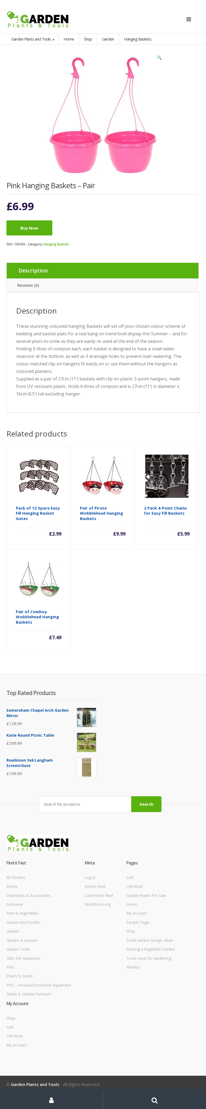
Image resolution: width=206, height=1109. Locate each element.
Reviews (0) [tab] (28, 285)
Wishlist (132, 967)
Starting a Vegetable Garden (150, 949)
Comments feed (99, 895)
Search (146, 804)
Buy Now (29, 228)
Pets (10, 967)
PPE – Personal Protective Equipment (38, 985)
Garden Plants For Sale (146, 895)
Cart (130, 877)
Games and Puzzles (23, 922)
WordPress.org (98, 904)
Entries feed (95, 886)
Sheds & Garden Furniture (28, 994)
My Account (136, 913)
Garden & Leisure (21, 940)
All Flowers (15, 877)
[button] (159, 59)
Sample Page (137, 922)
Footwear (14, 904)
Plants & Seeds (19, 976)
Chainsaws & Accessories (28, 895)
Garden (12, 931)
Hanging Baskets (56, 244)
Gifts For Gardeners (23, 958)
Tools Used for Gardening (148, 958)
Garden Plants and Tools (31, 39)
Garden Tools (18, 949)
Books (12, 886)
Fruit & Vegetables (22, 913)
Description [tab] (33, 270)
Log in (90, 877)
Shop (88, 39)
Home (69, 39)
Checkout (134, 886)
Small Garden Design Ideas (149, 940)
